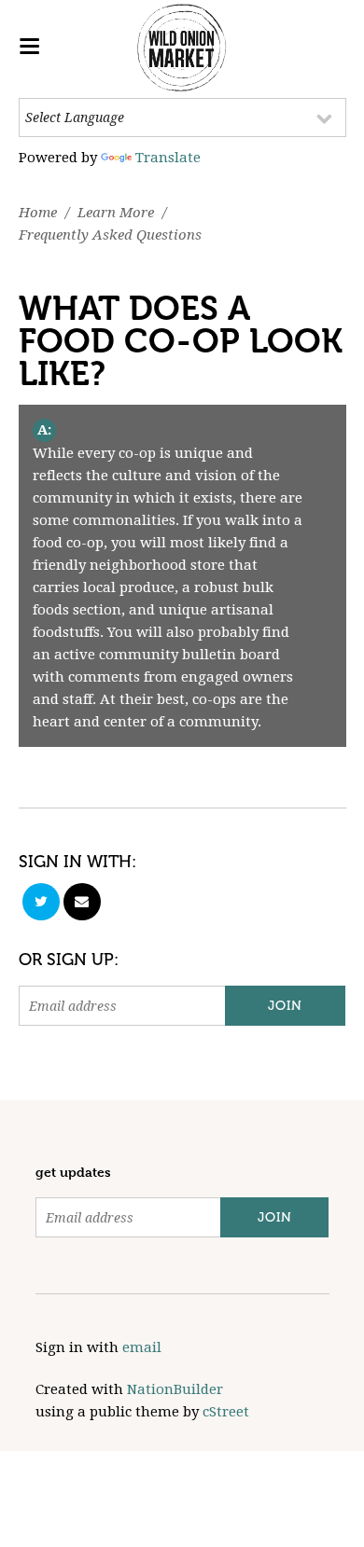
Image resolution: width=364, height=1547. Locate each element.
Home (38, 212)
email (141, 1347)
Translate (168, 157)
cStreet (226, 1411)
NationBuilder (175, 1389)
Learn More (115, 212)
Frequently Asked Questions (110, 235)
